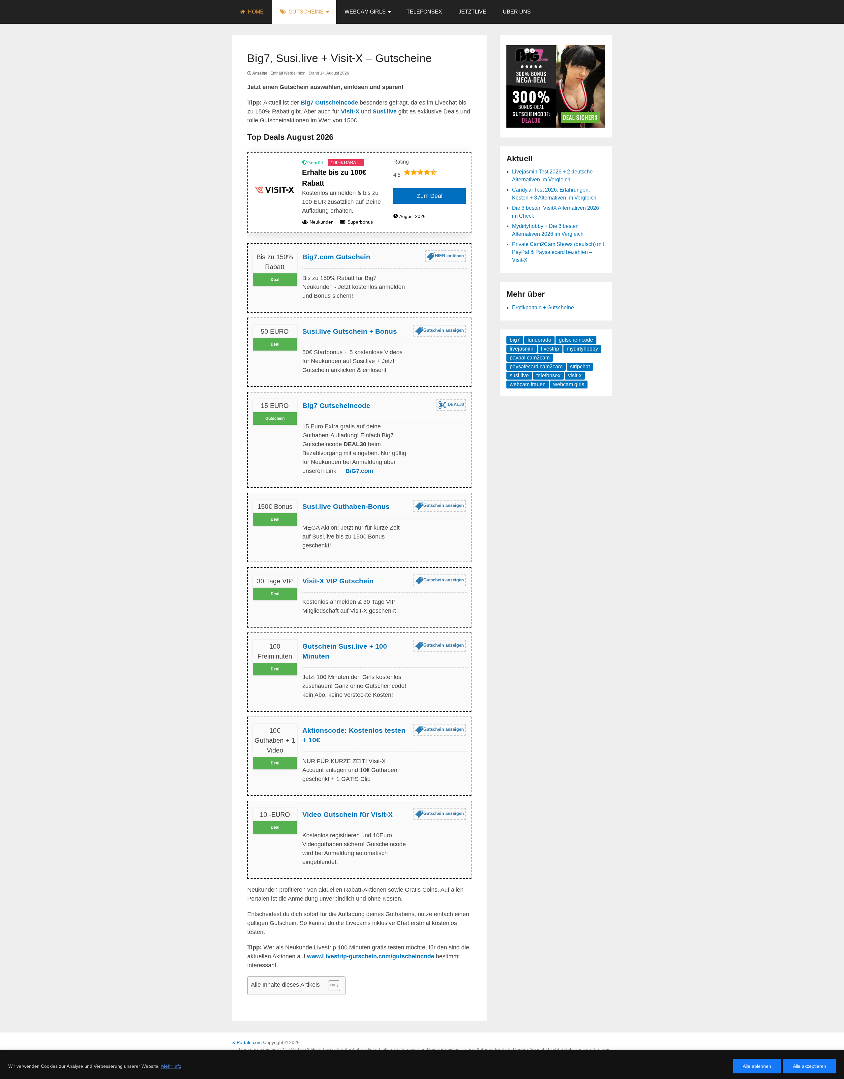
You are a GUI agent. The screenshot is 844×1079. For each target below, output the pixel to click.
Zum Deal (429, 196)
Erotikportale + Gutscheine (543, 307)
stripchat (580, 366)
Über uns (517, 12)
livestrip (550, 349)
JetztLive (472, 12)
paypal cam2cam (530, 357)
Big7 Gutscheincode (336, 405)
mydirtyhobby (582, 349)
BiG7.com (359, 471)
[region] (422, 1064)
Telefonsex (424, 12)
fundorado (539, 340)
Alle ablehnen (757, 1066)
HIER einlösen (449, 256)
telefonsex (548, 375)
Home (255, 12)
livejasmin (521, 349)
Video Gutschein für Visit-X (347, 814)
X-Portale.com (247, 1042)
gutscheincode (576, 340)
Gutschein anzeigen (443, 330)
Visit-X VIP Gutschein (338, 581)
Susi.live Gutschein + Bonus (349, 331)
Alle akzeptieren (809, 1066)
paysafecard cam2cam (536, 366)
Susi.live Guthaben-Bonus (346, 506)
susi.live (519, 375)
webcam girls (568, 384)
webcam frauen (528, 384)
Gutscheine (305, 12)
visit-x (575, 375)
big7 (515, 340)
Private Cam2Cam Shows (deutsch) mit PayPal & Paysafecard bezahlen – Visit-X (558, 252)
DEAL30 (455, 404)
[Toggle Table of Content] (331, 985)
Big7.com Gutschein (336, 257)
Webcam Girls (365, 12)
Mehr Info (171, 1066)
